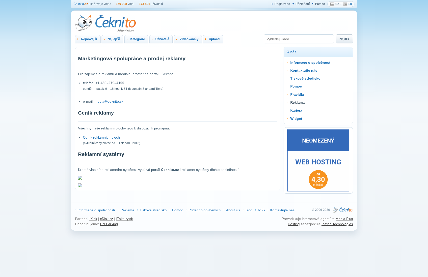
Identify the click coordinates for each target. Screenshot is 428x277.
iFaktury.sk (124, 219)
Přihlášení (302, 4)
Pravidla (297, 94)
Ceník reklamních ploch (101, 137)
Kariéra (296, 110)
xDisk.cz (106, 219)
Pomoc (320, 4)
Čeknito (81, 4)
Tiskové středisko (305, 78)
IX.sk (93, 219)
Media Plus (344, 219)
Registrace (282, 4)
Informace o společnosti (310, 62)
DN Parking (109, 224)
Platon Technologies (337, 224)
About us (233, 210)
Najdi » (344, 39)
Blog (248, 210)
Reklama (127, 210)
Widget (296, 119)
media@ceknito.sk (109, 101)
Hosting (294, 224)
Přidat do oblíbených (204, 210)
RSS (261, 210)
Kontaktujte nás (303, 70)
